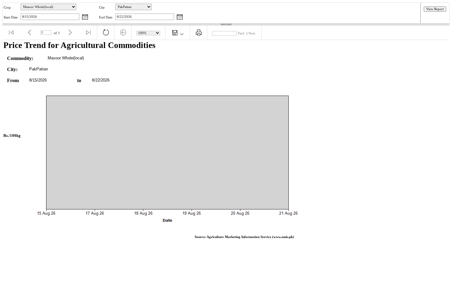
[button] (11, 33)
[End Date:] (179, 17)
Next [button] (251, 33)
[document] (226, 142)
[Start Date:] (85, 17)
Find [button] (241, 33)
